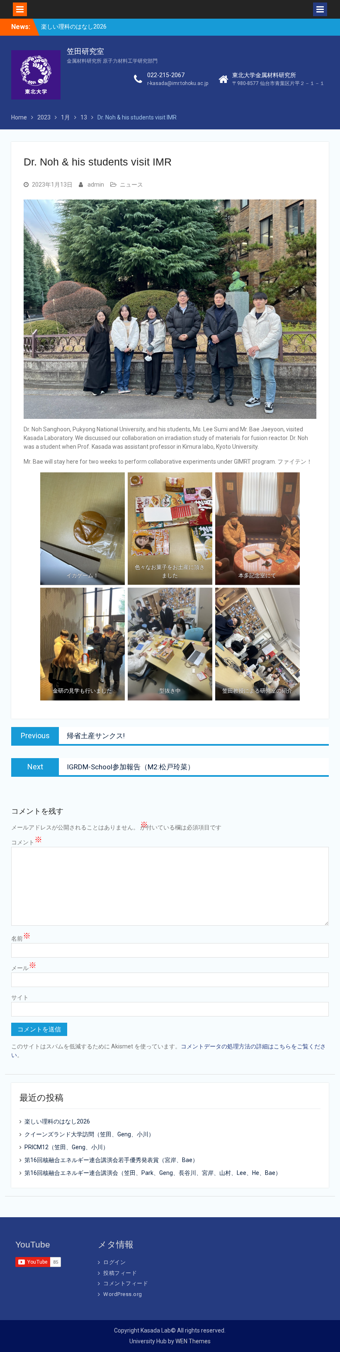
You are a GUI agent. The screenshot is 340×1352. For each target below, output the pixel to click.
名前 (21, 938)
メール (23, 967)
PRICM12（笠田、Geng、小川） (66, 1147)
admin (95, 184)
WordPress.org (122, 1294)
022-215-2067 (166, 75)
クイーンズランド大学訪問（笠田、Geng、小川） (89, 1134)
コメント (26, 842)
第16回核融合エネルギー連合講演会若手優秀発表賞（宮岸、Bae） (111, 1160)
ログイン (114, 1262)
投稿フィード (120, 1273)
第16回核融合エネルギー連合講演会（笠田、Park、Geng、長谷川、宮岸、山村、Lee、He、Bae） (152, 1173)
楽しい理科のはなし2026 (74, 26)
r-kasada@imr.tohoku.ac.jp (177, 83)
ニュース (131, 184)
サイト (20, 997)
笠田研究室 (85, 51)
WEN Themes (193, 1341)
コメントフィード (125, 1283)
